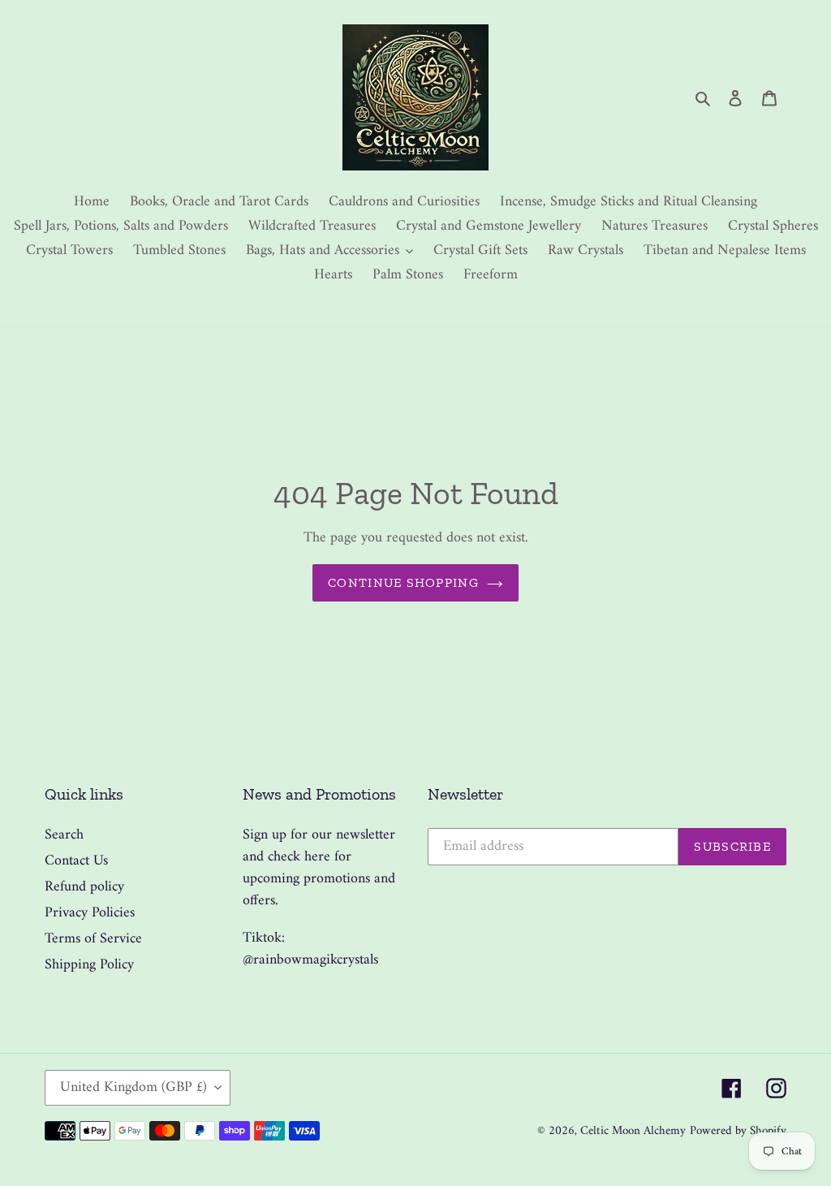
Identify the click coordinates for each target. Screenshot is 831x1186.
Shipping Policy (89, 964)
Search (64, 834)
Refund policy (84, 886)
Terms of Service (93, 938)
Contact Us (76, 860)
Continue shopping (403, 582)
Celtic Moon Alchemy (633, 1131)
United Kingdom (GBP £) (133, 1087)
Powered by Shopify (738, 1131)
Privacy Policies (90, 912)
